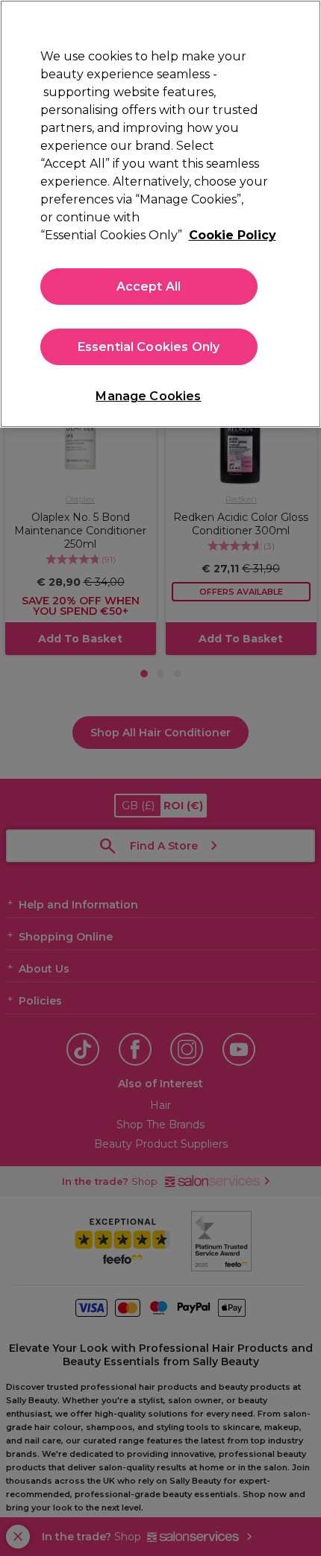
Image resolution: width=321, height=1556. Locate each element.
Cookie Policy (232, 235)
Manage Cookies (148, 396)
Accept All (148, 286)
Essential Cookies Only (149, 347)
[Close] (297, 23)
